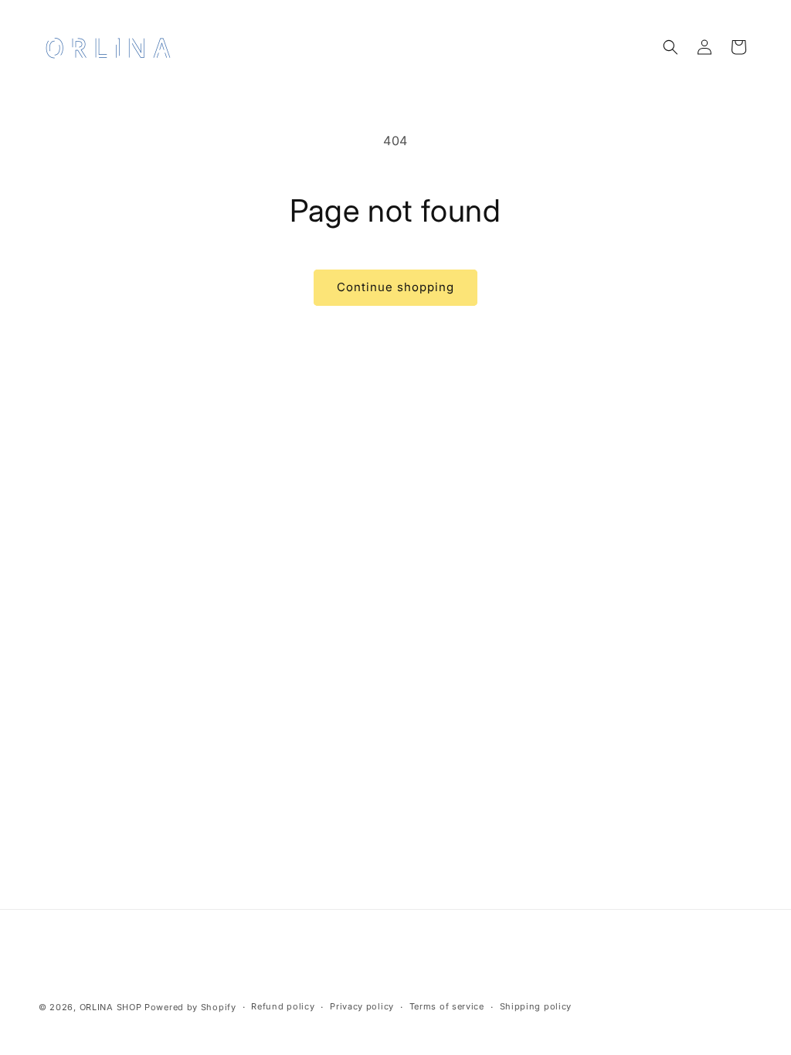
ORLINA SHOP (111, 1007)
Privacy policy (362, 1006)
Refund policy (282, 1006)
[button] (670, 47)
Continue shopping (395, 287)
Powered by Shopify (190, 1007)
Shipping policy (536, 1006)
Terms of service (446, 1006)
